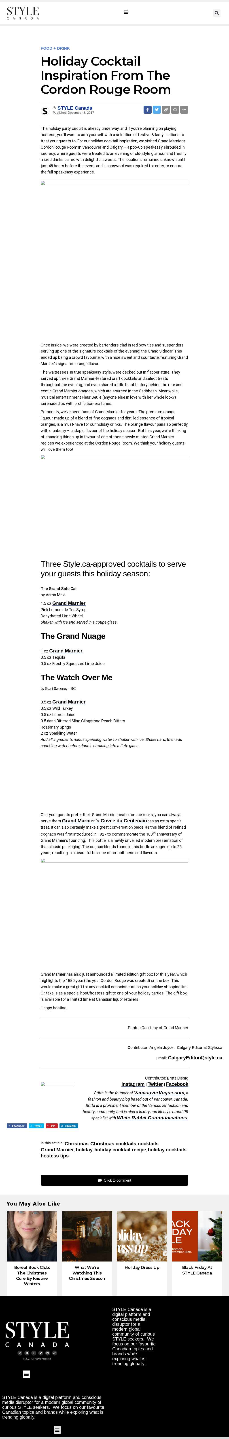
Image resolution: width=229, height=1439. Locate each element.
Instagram (133, 1084)
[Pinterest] (26, 1353)
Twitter (155, 1084)
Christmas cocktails (113, 1143)
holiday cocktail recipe (120, 1149)
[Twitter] (40, 1353)
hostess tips (55, 1155)
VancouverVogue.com (159, 1092)
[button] (126, 12)
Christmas (77, 1143)
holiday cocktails (167, 1149)
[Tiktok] (54, 1353)
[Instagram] (19, 1353)
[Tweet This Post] (157, 110)
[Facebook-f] (33, 1353)
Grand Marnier (69, 603)
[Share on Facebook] (148, 110)
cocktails (148, 1143)
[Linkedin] (47, 1353)
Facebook (177, 1084)
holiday (84, 1149)
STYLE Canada (74, 108)
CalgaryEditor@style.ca (195, 1058)
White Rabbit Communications (152, 1117)
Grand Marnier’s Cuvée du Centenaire (105, 820)
